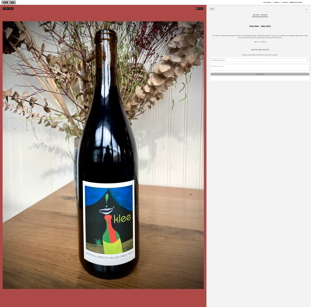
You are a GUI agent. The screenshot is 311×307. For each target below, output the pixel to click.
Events (285, 2)
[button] (268, 2)
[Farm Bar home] (8, 2)
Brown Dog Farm (295, 2)
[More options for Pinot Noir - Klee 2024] (306, 9)
